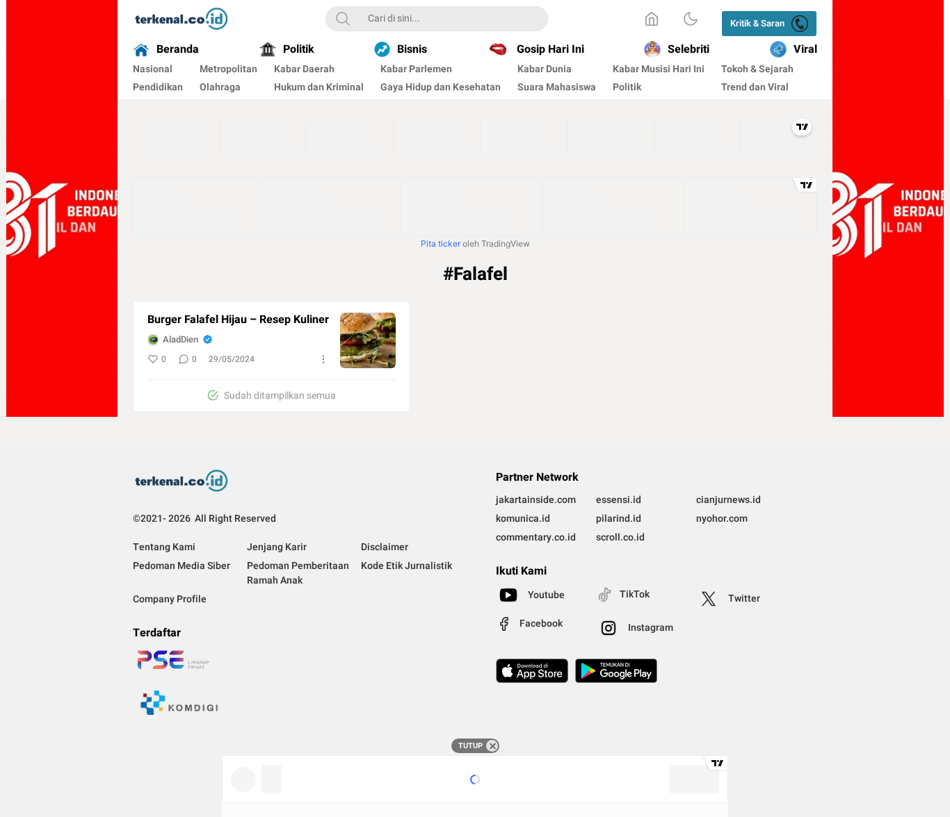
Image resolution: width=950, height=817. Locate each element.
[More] (323, 359)
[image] (368, 340)
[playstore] (616, 671)
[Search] (343, 19)
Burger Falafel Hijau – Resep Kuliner (238, 320)
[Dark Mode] (690, 18)
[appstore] (532, 671)
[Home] (651, 18)
